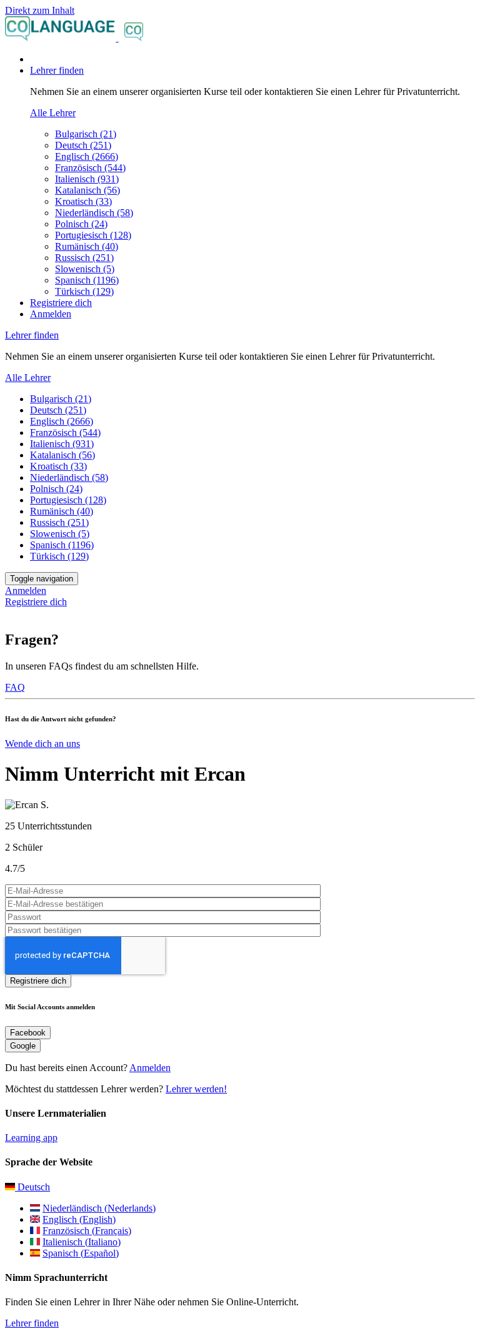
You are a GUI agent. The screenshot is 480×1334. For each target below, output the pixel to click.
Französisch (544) (90, 167)
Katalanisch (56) (87, 190)
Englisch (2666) (86, 156)
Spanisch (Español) (80, 1253)
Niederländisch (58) (94, 212)
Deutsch (32, 1187)
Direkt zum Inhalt (39, 10)
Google (23, 1045)
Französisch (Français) (86, 1230)
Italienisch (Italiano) (81, 1242)
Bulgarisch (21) (85, 134)
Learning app (31, 1137)
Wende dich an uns (42, 743)
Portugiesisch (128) (93, 235)
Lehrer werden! (196, 1089)
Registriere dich (61, 302)
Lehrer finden (32, 1323)
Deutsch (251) (83, 145)
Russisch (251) (84, 257)
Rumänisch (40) (86, 246)
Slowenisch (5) (84, 269)
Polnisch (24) (81, 224)
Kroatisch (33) (83, 201)
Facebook (28, 1032)
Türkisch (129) (84, 291)
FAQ (15, 687)
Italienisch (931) (87, 179)
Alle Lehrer (53, 112)
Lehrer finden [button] (57, 70)
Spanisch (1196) (87, 280)
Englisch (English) (79, 1219)
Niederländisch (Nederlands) (99, 1208)
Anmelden (50, 314)
